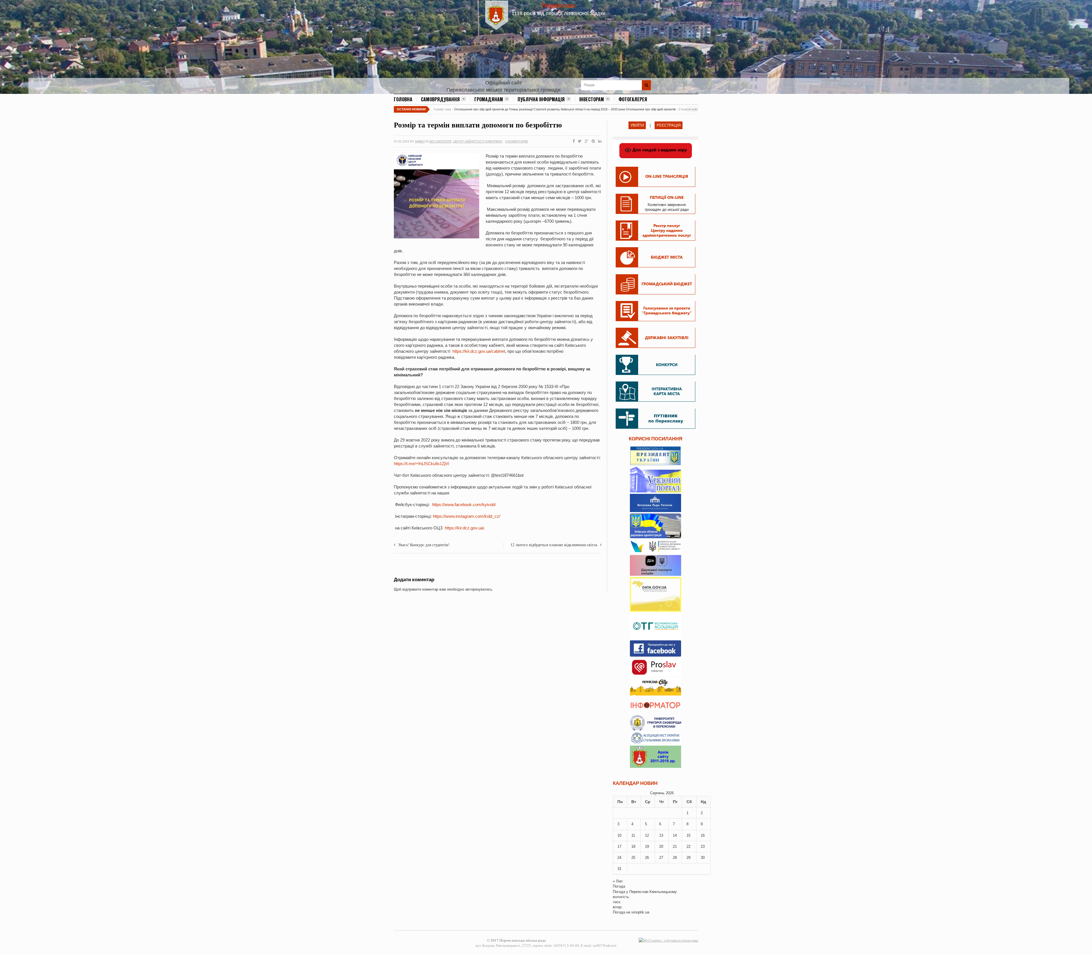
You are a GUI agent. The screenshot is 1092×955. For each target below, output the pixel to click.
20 (661, 846)
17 (619, 846)
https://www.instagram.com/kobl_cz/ (466, 516)
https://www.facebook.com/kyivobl (463, 504)
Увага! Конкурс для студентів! (424, 544)
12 (647, 835)
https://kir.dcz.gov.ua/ (464, 527)
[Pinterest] (592, 141)
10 (619, 835)
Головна (403, 99)
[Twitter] (579, 141)
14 (675, 835)
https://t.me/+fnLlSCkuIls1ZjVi (421, 463)
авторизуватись (478, 589)
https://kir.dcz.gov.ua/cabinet (478, 351)
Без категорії (440, 141)
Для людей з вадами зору (659, 149)
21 (675, 846)
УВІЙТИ (637, 125)
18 (633, 846)
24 (619, 857)
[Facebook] (573, 141)
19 (647, 846)
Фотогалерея (633, 99)
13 (661, 835)
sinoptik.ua (640, 912)
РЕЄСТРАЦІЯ (669, 125)
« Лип (617, 881)
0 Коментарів (516, 141)
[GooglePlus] (585, 141)
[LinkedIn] (598, 141)
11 (633, 835)
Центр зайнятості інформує (477, 141)
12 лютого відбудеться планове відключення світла (553, 544)
